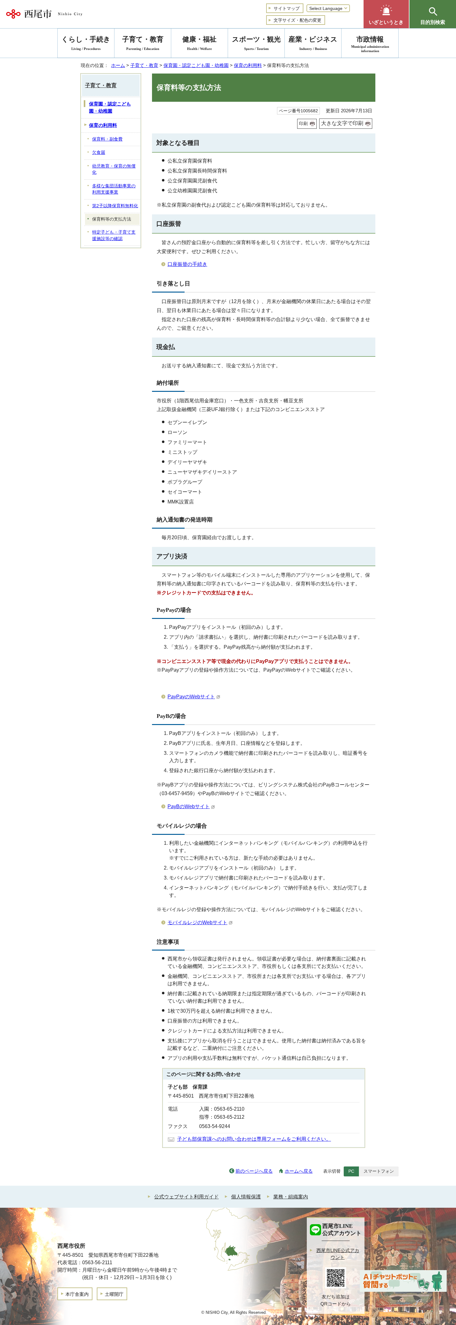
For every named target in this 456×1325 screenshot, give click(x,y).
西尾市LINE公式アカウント (337, 1254)
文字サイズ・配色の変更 (297, 20)
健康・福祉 (199, 43)
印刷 (303, 123)
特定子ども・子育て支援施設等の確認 (114, 235)
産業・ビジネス (313, 43)
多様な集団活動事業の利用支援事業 (114, 189)
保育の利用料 (248, 65)
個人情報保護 (246, 1196)
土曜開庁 (114, 1294)
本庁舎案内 (77, 1294)
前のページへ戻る (254, 1171)
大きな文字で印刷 (342, 123)
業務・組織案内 (290, 1196)
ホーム (118, 65)
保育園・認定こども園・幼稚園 (196, 65)
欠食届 (98, 152)
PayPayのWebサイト (191, 696)
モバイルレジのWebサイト (197, 922)
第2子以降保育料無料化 (115, 206)
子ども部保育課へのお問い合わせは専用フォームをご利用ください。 (254, 1139)
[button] (386, 14)
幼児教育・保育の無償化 (114, 169)
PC (351, 1171)
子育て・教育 (144, 65)
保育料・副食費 (107, 139)
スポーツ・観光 (256, 43)
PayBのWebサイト (189, 806)
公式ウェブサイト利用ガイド (186, 1196)
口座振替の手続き (187, 264)
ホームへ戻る (299, 1171)
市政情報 (370, 44)
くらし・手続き (85, 43)
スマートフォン (379, 1171)
